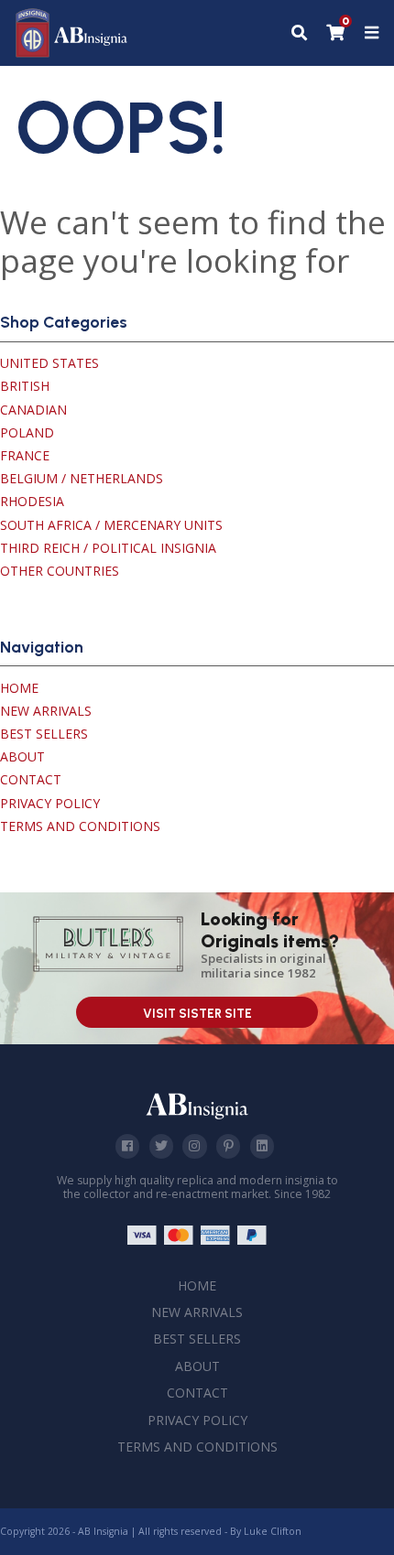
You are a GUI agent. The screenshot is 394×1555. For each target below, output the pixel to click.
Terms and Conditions (80, 826)
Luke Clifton (272, 1531)
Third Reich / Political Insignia (108, 547)
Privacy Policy (50, 803)
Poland (27, 432)
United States (49, 363)
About (22, 756)
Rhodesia (32, 501)
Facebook (127, 1146)
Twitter (161, 1146)
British (24, 385)
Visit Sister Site (197, 1013)
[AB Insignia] (72, 52)
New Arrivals (46, 710)
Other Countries (59, 570)
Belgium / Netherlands (81, 478)
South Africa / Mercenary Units (111, 525)
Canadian (33, 409)
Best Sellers (44, 733)
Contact (30, 779)
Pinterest (228, 1146)
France (24, 455)
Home (19, 688)
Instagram (194, 1146)
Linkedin (262, 1146)
